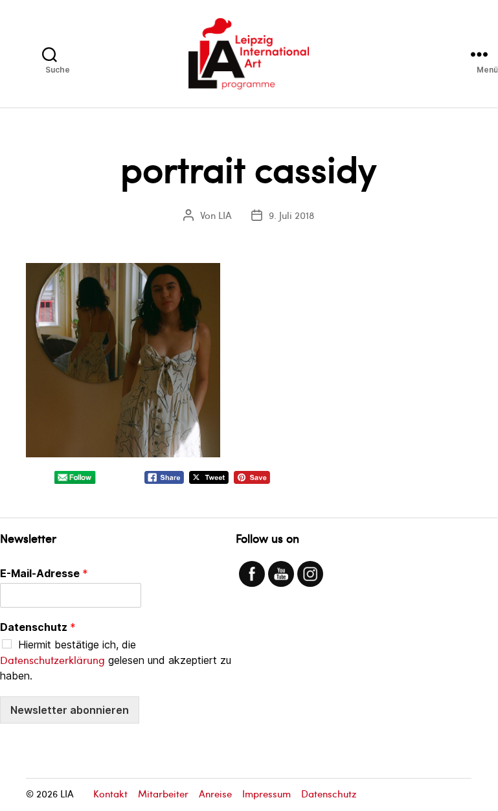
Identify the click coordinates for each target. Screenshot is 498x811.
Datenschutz (38, 627)
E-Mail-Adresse (44, 573)
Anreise (215, 793)
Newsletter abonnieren (69, 709)
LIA (225, 215)
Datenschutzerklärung (52, 660)
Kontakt (110, 793)
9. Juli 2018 (291, 215)
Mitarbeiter (163, 793)
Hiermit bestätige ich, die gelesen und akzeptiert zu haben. (115, 660)
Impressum (266, 793)
